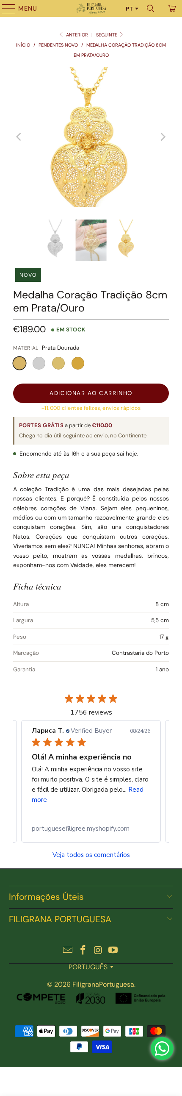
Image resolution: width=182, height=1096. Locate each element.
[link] (91, 828)
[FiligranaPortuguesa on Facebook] (83, 951)
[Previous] (19, 137)
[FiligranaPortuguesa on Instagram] (98, 951)
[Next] (162, 137)
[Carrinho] (171, 8)
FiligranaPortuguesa (103, 984)
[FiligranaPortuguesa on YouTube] (113, 951)
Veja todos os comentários (91, 855)
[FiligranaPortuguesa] (91, 8)
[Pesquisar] (151, 8)
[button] (19, 363)
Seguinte (107, 35)
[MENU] (4, 8)
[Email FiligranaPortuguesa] (68, 951)
